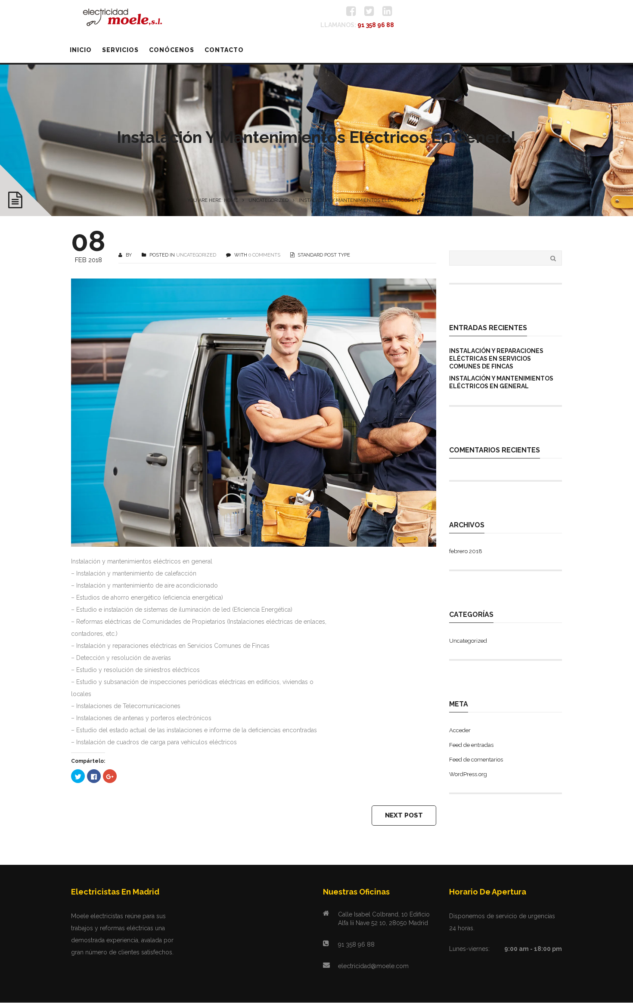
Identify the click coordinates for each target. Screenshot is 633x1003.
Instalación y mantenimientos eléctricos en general (501, 382)
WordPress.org (468, 774)
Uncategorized (268, 200)
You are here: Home (212, 200)
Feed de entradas (471, 745)
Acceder (460, 730)
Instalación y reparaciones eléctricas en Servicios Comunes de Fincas (496, 358)
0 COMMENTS (264, 255)
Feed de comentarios (476, 759)
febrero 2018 (465, 551)
